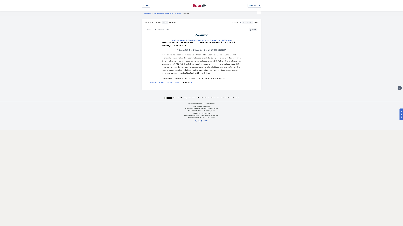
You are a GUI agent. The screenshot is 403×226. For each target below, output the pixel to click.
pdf (192, 82)
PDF (255, 22)
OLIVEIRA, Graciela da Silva (181, 40)
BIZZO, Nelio (226, 40)
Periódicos (147, 14)
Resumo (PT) (236, 22)
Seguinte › (172, 22)
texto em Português (173, 82)
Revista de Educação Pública (163, 14)
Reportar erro (401, 114)
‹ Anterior (158, 22)
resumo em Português (157, 82)
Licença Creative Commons (231, 98)
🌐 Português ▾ (254, 5)
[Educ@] (199, 6)
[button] (259, 12)
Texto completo (247, 22)
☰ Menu (146, 6)
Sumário (178, 14)
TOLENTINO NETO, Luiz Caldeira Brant (206, 40)
